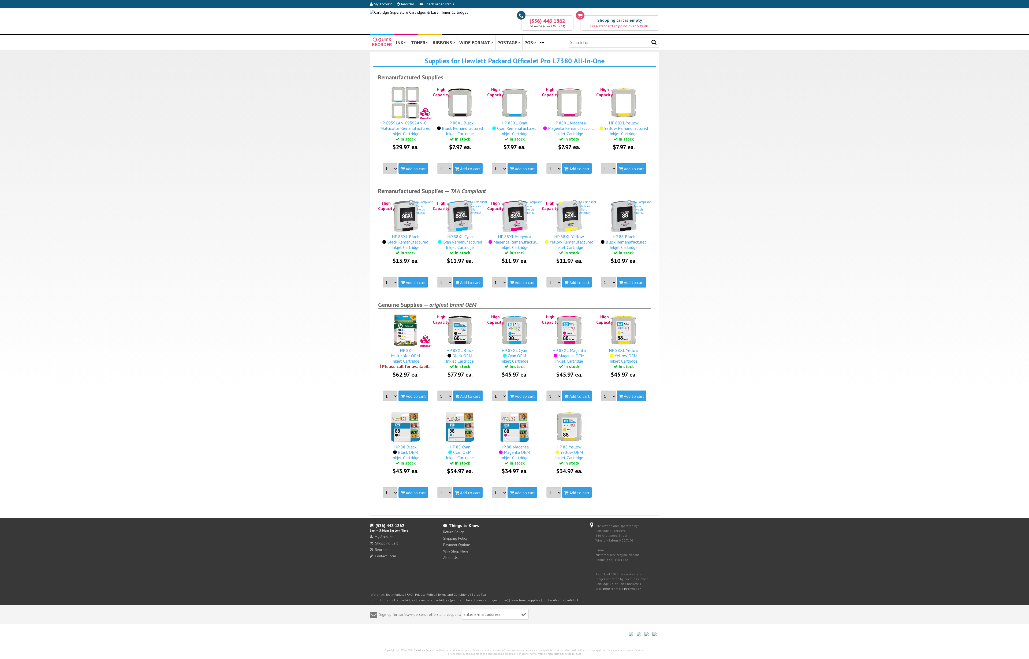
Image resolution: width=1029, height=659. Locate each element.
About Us (450, 557)
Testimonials (395, 594)
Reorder (407, 4)
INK (400, 42)
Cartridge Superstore (426, 650)
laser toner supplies (525, 600)
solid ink (572, 600)
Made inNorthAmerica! (421, 209)
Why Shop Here (455, 551)
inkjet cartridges (403, 600)
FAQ (410, 594)
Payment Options (457, 544)
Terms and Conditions (453, 594)
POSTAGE (507, 42)
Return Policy (453, 531)
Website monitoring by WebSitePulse (559, 654)
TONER (418, 42)
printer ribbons (553, 600)
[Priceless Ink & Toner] (419, 12)
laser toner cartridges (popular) (440, 600)
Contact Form (385, 556)
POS (528, 42)
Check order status (438, 4)
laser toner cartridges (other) (487, 600)
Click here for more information (618, 589)
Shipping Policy (455, 538)
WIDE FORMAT (474, 42)
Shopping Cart (386, 543)
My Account (382, 4)
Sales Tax (479, 594)
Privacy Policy (425, 594)
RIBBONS (442, 42)
